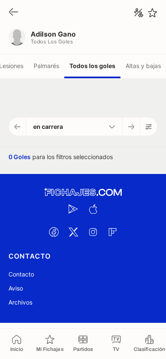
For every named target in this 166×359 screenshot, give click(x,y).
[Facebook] (53, 231)
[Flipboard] (112, 231)
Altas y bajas (143, 65)
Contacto (21, 274)
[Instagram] (92, 231)
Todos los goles (92, 65)
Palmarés (46, 65)
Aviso (16, 288)
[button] (17, 126)
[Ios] (92, 208)
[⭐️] (152, 13)
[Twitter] (73, 231)
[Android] (73, 208)
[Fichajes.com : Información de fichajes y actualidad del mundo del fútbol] (83, 192)
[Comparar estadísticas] (139, 13)
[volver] (14, 12)
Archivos (20, 302)
